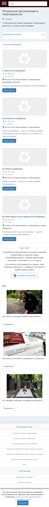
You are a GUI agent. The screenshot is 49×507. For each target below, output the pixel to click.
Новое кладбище (13, 168)
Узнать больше (9, 90)
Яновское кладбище (15, 118)
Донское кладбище (15, 70)
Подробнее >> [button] (9, 324)
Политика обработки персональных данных (25, 449)
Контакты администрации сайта (24, 459)
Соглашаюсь (22, 503)
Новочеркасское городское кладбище (25, 216)
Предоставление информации (24, 433)
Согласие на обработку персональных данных (24, 454)
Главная (9, 19)
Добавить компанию (26, 275)
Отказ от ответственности (24, 438)
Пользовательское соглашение (24, 443)
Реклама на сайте (24, 482)
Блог (24, 464)
